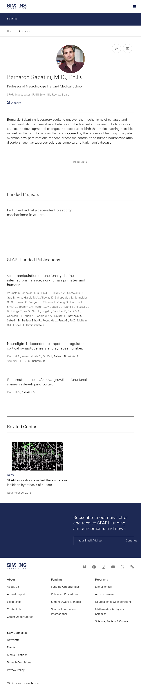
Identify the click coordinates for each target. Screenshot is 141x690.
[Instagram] (103, 567)
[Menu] (134, 6)
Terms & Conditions (19, 662)
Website (16, 103)
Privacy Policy (16, 670)
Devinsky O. (75, 316)
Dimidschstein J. (36, 325)
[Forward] (116, 48)
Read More (80, 161)
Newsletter (13, 640)
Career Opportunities (20, 616)
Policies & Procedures (64, 594)
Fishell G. (19, 325)
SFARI (12, 19)
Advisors (24, 31)
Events (11, 647)
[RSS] (132, 567)
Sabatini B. (14, 320)
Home (11, 31)
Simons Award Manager (66, 601)
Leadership (14, 601)
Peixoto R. (60, 356)
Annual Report (16, 594)
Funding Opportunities (65, 586)
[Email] (127, 48)
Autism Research (105, 594)
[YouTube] (113, 567)
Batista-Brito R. (31, 320)
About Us (13, 586)
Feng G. (63, 320)
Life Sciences (103, 586)
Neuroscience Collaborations (113, 601)
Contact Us (14, 609)
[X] (122, 567)
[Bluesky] (84, 567)
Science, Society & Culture (111, 621)
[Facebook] (94, 567)
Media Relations (17, 655)
